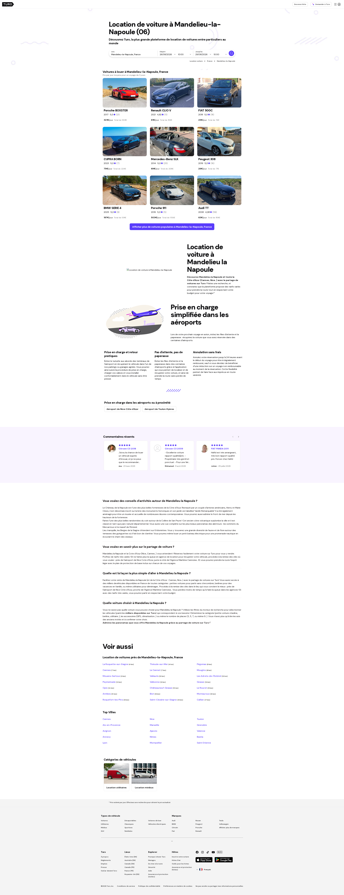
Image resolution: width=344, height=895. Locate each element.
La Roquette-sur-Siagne (118, 664)
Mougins (204, 670)
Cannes (109, 670)
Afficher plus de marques (229, 828)
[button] (337, 4)
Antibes (110, 694)
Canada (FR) (129, 867)
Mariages (152, 860)
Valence (201, 731)
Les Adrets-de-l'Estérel (212, 676)
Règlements (106, 860)
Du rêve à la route (155, 864)
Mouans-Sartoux (114, 676)
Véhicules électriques (157, 824)
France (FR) (129, 871)
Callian (203, 699)
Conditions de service (126, 886)
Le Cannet (158, 670)
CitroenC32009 (174, 448)
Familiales (128, 831)
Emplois (104, 864)
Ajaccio (153, 731)
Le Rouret (205, 688)
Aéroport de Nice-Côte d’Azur (122, 409)
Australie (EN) (130, 860)
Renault (199, 831)
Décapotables (130, 821)
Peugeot (199, 824)
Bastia (200, 737)
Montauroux (206, 694)
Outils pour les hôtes (180, 864)
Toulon (200, 719)
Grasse (203, 682)
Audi (173, 821)
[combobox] (133, 54)
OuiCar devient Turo (109, 871)
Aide (150, 871)
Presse (104, 867)
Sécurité (151, 867)
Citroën (175, 828)
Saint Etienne (204, 742)
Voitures (104, 821)
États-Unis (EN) (131, 857)
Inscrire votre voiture (180, 857)
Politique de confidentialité (149, 886)
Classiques (129, 824)
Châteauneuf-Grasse (164, 688)
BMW (174, 824)
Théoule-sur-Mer (162, 664)
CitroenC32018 (127, 448)
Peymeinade (112, 682)
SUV (102, 831)
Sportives (128, 828)
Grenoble (202, 725)
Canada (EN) (130, 864)
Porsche (199, 828)
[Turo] (8, 4)
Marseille (154, 725)
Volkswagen (224, 824)
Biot (155, 694)
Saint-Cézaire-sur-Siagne (166, 699)
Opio (108, 688)
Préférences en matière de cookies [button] (177, 886)
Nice (152, 719)
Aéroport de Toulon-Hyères (159, 409)
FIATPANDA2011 (220, 448)
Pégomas (204, 664)
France (209, 61)
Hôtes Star (176, 860)
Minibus (104, 828)
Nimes (153, 737)
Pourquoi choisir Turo (156, 857)
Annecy (107, 737)
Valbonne (158, 682)
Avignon (107, 731)
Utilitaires (105, 824)
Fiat (173, 831)
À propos (104, 857)
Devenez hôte (300, 4)
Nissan (198, 821)
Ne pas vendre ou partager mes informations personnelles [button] (219, 886)
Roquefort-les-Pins (116, 699)
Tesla (221, 821)
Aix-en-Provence (111, 725)
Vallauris (157, 676)
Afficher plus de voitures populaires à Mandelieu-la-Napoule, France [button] (172, 226)
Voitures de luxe (154, 821)
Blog (220, 852)
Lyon (105, 742)
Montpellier (156, 742)
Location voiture (196, 61)
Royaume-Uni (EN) (132, 874)
